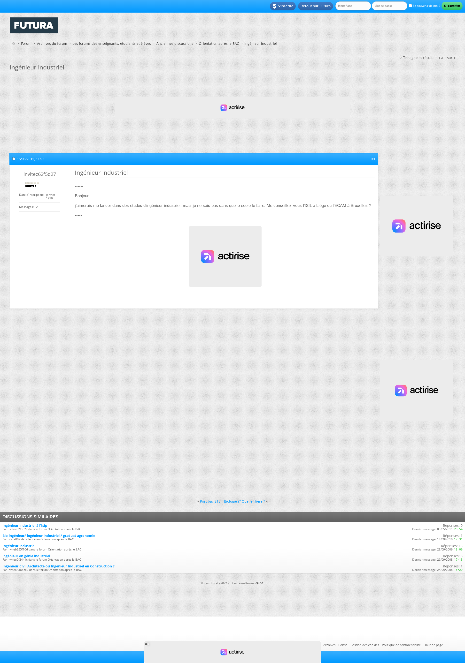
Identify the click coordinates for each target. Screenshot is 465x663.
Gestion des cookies (364, 645)
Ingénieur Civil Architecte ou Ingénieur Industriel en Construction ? (58, 566)
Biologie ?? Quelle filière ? (244, 501)
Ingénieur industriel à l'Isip (24, 525)
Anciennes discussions (174, 43)
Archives (329, 645)
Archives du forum (52, 43)
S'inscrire (282, 6)
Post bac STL (210, 501)
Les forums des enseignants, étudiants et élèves (112, 43)
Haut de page (433, 645)
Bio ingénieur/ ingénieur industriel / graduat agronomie (48, 535)
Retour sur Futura (316, 6)
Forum (26, 43)
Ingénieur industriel (18, 545)
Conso (343, 645)
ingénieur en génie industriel (26, 556)
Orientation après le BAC (219, 43)
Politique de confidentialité (401, 645)
